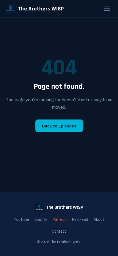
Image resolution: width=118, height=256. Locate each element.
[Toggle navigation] (107, 8)
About (99, 219)
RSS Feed (80, 219)
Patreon (60, 219)
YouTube (21, 219)
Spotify (41, 219)
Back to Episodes (59, 126)
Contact (59, 231)
